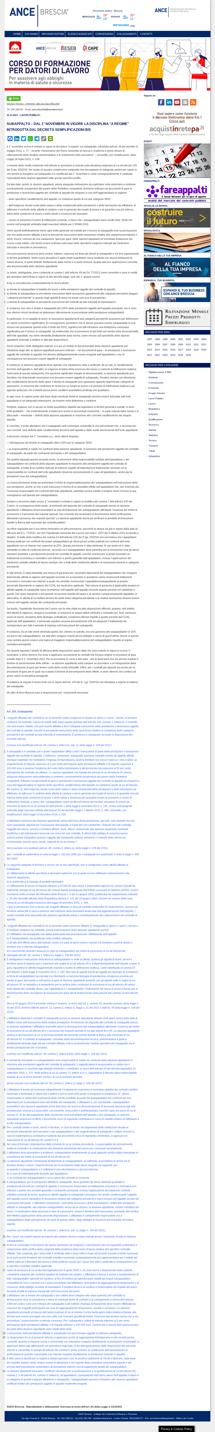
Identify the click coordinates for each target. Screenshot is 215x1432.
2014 (157, 349)
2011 (196, 344)
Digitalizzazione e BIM (159, 372)
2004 (203, 339)
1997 (149, 339)
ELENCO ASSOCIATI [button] (80, 34)
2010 (188, 344)
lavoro (152, 403)
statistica (153, 435)
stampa (152, 430)
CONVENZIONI (104, 34)
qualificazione (155, 419)
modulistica (154, 409)
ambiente (153, 377)
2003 (196, 339)
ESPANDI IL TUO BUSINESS (159, 280)
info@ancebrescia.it (102, 1418)
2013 (149, 349)
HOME (17, 34)
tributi (151, 451)
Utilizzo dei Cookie (185, 1418)
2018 (188, 349)
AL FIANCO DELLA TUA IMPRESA (162, 255)
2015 (165, 349)
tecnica (152, 440)
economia (153, 388)
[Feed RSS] (193, 102)
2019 (196, 349)
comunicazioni (155, 382)
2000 (172, 339)
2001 (180, 339)
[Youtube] (177, 102)
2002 (188, 339)
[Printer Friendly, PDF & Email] (14, 98)
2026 (188, 355)
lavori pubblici (155, 398)
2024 (172, 355)
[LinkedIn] (169, 102)
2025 (180, 355)
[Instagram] (185, 102)
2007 (165, 344)
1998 (157, 339)
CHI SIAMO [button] (31, 34)
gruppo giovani (156, 393)
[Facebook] (161, 102)
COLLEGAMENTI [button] (126, 34)
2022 (157, 355)
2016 (172, 349)
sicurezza (153, 424)
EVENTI (148, 141)
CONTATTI (146, 34)
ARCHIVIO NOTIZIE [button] (53, 34)
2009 (180, 344)
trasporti (153, 445)
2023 (165, 355)
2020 (203, 349)
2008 (172, 344)
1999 (165, 339)
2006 (157, 344)
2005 (149, 344)
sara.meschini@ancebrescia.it (47, 109)
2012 (203, 344)
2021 (149, 355)
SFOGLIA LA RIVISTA (156, 206)
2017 (180, 349)
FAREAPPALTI (151, 181)
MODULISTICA (152, 230)
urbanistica (154, 456)
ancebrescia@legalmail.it (162, 1418)
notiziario (153, 414)
